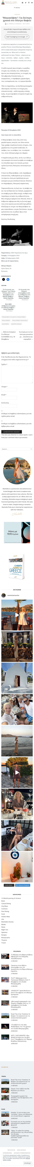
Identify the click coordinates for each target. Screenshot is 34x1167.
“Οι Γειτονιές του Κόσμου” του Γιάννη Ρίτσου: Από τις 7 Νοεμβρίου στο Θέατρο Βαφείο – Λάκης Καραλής (8, 294)
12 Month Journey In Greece (11, 898)
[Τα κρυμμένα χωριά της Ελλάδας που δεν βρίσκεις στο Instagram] (5, 1097)
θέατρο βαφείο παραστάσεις (19, 320)
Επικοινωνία (7, 1153)
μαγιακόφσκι (5, 324)
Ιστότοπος (5, 403)
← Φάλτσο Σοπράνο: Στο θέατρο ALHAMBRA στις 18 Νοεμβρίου (8, 335)
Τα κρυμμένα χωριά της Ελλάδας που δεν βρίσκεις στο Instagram (21, 1097)
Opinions (4, 932)
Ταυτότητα (11, 1150)
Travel (3, 943)
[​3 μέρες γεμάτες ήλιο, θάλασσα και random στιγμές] (17, 867)
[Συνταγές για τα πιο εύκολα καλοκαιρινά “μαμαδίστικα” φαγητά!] (5, 1123)
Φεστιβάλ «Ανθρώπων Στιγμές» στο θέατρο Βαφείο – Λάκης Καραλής (8, 306)
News (3, 927)
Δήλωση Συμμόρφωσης (22, 1153)
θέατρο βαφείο (6, 320)
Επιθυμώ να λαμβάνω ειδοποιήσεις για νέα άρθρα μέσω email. (16, 425)
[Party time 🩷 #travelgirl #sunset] (17, 741)
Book (3, 901)
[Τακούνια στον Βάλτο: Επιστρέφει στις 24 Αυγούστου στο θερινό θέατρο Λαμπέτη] (5, 967)
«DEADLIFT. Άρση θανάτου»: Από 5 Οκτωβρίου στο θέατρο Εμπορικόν (21, 992)
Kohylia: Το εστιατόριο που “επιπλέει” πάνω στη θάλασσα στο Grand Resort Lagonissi (21, 1114)
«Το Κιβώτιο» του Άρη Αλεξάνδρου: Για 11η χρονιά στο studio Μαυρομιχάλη (21, 1026)
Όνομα (4, 387)
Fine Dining (5, 911)
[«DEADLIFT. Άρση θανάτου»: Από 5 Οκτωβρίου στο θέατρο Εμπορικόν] (5, 992)
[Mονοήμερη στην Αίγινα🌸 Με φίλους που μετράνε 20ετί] (17, 709)
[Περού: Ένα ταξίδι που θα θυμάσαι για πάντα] (5, 1090)
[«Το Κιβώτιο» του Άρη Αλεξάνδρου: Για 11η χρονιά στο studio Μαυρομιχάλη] (5, 1026)
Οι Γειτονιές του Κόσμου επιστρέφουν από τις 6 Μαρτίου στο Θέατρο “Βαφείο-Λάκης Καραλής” (24, 294)
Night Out (4, 930)
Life (2, 919)
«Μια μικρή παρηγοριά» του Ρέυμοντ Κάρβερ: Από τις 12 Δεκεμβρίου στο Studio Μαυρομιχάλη (21, 1004)
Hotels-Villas (5, 917)
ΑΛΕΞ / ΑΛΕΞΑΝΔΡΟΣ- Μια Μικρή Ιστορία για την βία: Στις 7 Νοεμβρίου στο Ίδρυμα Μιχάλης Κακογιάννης (21, 1038)
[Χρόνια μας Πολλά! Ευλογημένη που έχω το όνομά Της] (17, 678)
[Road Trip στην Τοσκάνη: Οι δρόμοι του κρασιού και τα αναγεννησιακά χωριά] (5, 1015)
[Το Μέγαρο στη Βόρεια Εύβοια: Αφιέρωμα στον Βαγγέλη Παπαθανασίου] (5, 956)
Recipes (4, 935)
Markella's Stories (7, 922)
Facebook (4, 1067)
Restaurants (5, 938)
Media (3, 924)
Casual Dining (6, 903)
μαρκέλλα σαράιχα (16, 324)
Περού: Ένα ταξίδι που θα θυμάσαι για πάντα (20, 1089)
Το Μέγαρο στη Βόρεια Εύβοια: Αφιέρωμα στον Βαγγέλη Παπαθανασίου (22, 956)
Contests (4, 909)
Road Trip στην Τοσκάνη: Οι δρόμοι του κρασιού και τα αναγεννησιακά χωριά (20, 1016)
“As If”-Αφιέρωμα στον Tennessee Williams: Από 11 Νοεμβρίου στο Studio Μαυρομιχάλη (20, 981)
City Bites (4, 906)
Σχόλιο (4, 364)
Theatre (17, 14)
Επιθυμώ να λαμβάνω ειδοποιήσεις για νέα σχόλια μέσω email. (16, 415)
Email (3, 395)
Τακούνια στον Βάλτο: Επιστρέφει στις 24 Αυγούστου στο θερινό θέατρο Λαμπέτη (21, 968)
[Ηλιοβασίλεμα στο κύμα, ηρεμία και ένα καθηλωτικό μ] (17, 615)
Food (3, 914)
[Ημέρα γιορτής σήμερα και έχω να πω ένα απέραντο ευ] (17, 835)
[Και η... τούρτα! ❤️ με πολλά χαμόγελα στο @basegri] (17, 804)
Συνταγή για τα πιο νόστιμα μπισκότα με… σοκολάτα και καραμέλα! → (26, 335)
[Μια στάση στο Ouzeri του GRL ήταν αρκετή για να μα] (17, 772)
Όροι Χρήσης (21, 1150)
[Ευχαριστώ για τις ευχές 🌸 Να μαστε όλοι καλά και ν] (17, 646)
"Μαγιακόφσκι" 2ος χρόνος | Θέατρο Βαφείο (13, 317)
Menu (18, 7)
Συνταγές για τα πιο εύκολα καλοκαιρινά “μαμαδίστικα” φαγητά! (21, 1123)
